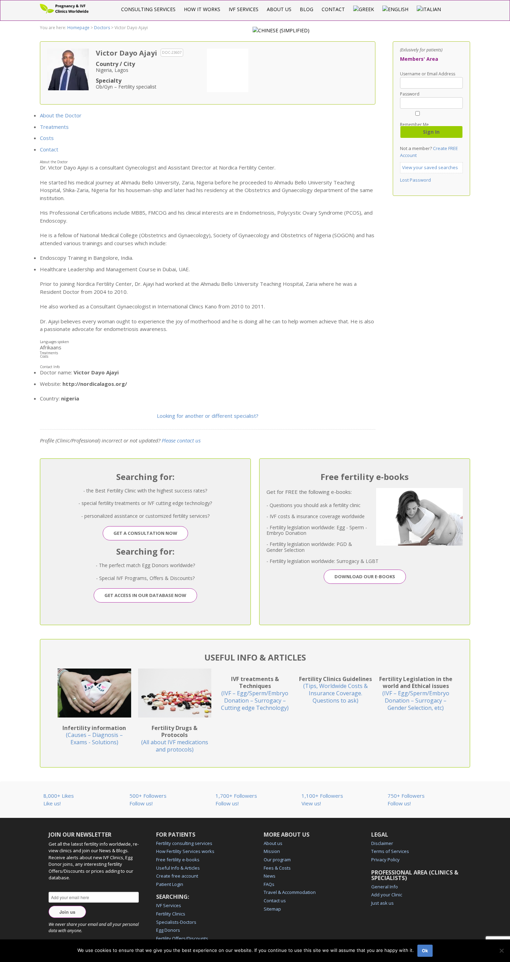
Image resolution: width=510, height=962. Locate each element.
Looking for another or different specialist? (207, 415)
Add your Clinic (386, 894)
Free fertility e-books (177, 859)
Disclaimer (382, 843)
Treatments (54, 126)
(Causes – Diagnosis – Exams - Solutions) (94, 735)
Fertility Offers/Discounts (182, 938)
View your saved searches (430, 167)
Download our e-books (364, 576)
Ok (425, 950)
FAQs (269, 884)
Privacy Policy (385, 859)
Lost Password (415, 180)
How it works (202, 9)
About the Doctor (61, 115)
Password (409, 94)
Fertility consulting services (184, 843)
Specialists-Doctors (176, 922)
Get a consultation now (145, 533)
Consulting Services (148, 9)
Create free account (177, 876)
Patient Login (169, 884)
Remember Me (414, 124)
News (269, 876)
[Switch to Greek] (363, 9)
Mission (272, 851)
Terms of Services (390, 851)
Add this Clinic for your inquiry (227, 69)
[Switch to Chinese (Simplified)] (281, 30)
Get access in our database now (145, 595)
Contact (333, 9)
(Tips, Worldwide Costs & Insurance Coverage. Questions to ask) (335, 689)
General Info (384, 887)
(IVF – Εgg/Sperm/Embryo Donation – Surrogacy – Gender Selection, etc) (415, 693)
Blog (306, 9)
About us (279, 9)
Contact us (275, 900)
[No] (501, 950)
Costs (47, 137)
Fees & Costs (277, 868)
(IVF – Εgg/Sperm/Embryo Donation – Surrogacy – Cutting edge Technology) (255, 693)
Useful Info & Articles (178, 868)
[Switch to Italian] (428, 9)
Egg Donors (168, 930)
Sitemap (272, 909)
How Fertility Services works (185, 851)
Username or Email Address (427, 74)
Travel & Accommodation (290, 892)
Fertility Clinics (170, 914)
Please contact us (181, 440)
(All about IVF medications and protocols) (174, 738)
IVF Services (243, 9)
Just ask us (382, 903)
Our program (277, 859)
